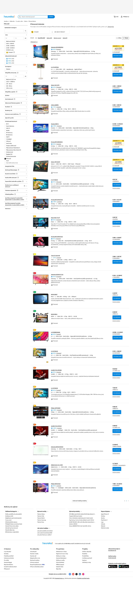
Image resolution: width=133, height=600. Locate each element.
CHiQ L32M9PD (55, 105)
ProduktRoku (85, 556)
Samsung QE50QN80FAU (57, 47)
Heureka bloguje (8, 562)
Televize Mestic (41, 518)
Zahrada (103, 524)
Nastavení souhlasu (34, 560)
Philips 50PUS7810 (55, 484)
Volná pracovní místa (9, 558)
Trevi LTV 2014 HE (55, 255)
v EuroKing (115, 219)
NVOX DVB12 (54, 314)
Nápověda (58, 569)
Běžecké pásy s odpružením (12, 532)
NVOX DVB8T (54, 294)
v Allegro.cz (115, 295)
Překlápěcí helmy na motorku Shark (13, 524)
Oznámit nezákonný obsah (10, 567)
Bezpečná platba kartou (36, 564)
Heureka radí (33, 556)
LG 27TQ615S (54, 180)
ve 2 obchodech (116, 353)
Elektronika (12, 21)
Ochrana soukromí (34, 562)
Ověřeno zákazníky (86, 551)
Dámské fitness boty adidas (12, 526)
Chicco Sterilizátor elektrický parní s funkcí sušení (81, 518)
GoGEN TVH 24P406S (56, 370)
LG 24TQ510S (54, 351)
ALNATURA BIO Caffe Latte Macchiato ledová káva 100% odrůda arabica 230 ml (82, 522)
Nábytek (103, 526)
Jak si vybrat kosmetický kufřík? (44, 533)
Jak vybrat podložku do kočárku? (45, 531)
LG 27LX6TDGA (55, 67)
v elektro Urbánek (117, 446)
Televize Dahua (41, 514)
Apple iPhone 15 (105, 514)
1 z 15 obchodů (116, 52)
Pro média (6, 560)
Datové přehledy (60, 562)
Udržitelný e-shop (86, 562)
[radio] (5, 58)
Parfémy (103, 516)
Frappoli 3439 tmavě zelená (75, 516)
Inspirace (84, 560)
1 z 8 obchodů (116, 147)
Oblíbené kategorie (11, 511)
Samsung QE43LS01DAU (57, 447)
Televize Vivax (40, 522)
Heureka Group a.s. (59, 578)
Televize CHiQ (40, 516)
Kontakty (6, 554)
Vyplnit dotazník (112, 558)
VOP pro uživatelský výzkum (36, 567)
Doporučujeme (105, 511)
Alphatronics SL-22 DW (57, 465)
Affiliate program (60, 564)
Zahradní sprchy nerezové (11, 528)
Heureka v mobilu (34, 554)
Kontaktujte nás (112, 550)
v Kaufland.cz (116, 181)
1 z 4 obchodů (116, 71)
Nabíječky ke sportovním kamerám (13, 518)
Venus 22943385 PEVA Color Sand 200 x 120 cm (80, 526)
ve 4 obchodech (116, 125)
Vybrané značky (41, 511)
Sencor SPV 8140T (55, 162)
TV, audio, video (19, 21)
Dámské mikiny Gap (9, 530)
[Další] (128, 501)
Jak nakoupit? (33, 551)
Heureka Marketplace (61, 558)
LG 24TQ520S (54, 388)
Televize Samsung (41, 520)
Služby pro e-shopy (60, 556)
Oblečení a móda (105, 528)
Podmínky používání (8, 556)
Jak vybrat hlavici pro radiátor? (44, 535)
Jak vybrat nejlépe (42, 528)
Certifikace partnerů (87, 558)
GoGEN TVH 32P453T (56, 426)
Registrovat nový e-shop (62, 554)
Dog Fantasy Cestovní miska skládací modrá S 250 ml (81, 520)
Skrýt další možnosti (11, 163)
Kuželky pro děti (9, 516)
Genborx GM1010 (73, 524)
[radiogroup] (16, 61)
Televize (25, 21)
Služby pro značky (60, 560)
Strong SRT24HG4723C (57, 237)
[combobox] (33, 16)
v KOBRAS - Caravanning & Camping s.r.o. (119, 465)
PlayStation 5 (104, 520)
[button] (14, 30)
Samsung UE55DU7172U (57, 274)
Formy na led (8, 520)
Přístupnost (7, 569)
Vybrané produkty (74, 511)
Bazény (103, 518)
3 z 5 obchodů (116, 166)
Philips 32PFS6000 (55, 408)
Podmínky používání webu (83, 578)
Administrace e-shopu (61, 551)
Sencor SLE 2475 (55, 85)
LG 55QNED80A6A (55, 332)
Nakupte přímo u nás (35, 558)
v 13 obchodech (116, 106)
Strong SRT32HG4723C (57, 200)
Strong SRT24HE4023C (57, 142)
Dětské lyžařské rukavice (11, 522)
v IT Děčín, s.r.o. (116, 370)
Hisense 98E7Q (54, 124)
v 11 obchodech (116, 239)
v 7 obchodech (116, 88)
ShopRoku (84, 554)
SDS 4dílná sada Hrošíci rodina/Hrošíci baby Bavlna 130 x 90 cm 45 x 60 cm (82, 514)
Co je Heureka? (7, 551)
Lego (102, 522)
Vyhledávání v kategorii (10, 27)
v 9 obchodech (116, 201)
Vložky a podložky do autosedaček (13, 514)
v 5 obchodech (116, 258)
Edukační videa (59, 567)
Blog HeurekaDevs (8, 564)
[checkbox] (5, 41)
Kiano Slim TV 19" (55, 218)
